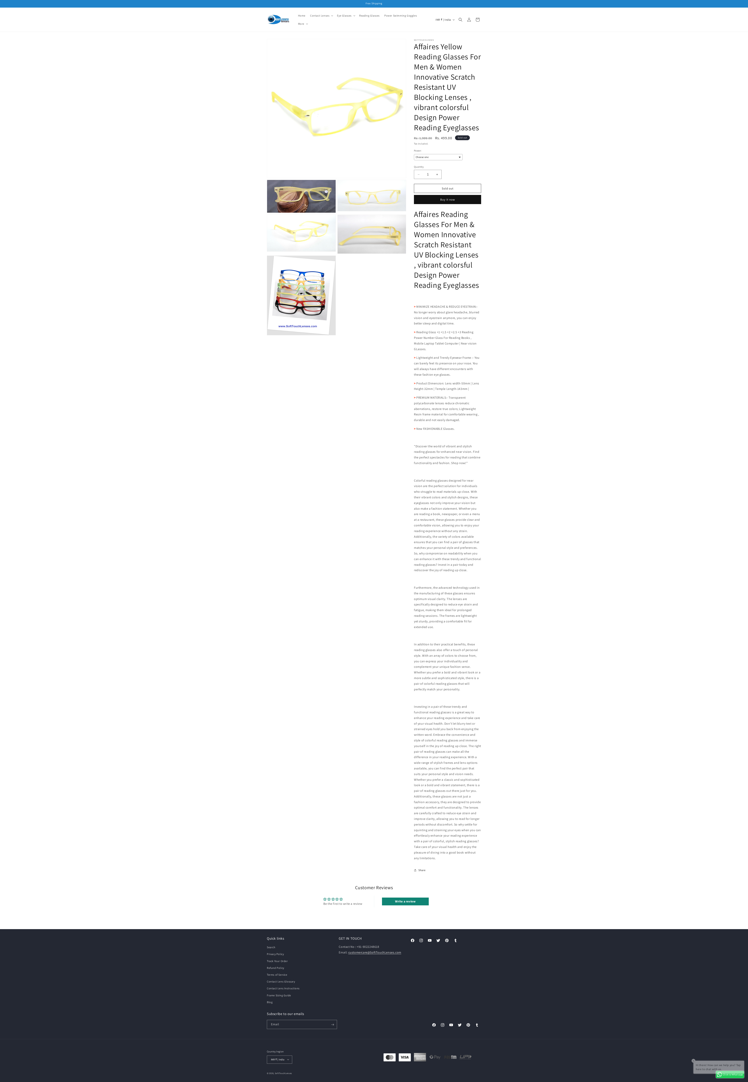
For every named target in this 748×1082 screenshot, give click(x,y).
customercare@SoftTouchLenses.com (374, 952)
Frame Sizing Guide (279, 995)
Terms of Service (277, 974)
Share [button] (422, 870)
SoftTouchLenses (283, 1073)
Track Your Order (277, 961)
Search (271, 947)
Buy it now (447, 199)
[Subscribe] (332, 1024)
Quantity (419, 166)
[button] (321, 15)
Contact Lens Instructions (283, 988)
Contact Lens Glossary (281, 981)
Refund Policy (275, 968)
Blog (270, 1002)
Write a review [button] (405, 901)
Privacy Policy (275, 954)
